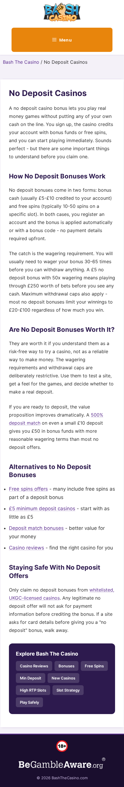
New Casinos (63, 678)
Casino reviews (26, 548)
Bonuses (66, 666)
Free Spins (94, 666)
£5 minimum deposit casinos (42, 508)
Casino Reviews (34, 666)
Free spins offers (28, 489)
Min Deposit (30, 678)
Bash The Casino (21, 62)
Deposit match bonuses (36, 528)
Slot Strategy (68, 690)
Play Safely (29, 702)
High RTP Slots (33, 690)
